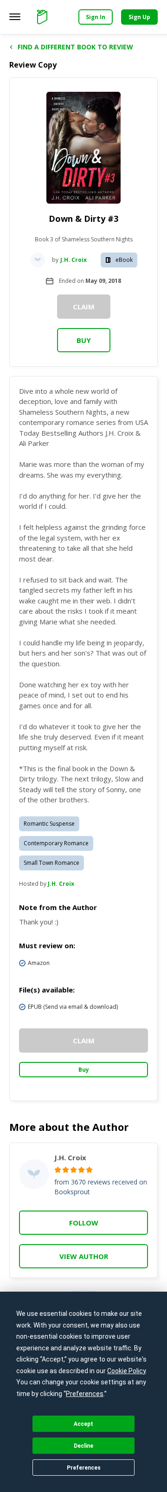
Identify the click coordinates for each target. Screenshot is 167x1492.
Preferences (84, 1468)
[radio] (57, 1169)
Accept (83, 1424)
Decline (83, 1446)
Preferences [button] (84, 1393)
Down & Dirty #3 (83, 218)
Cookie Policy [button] (126, 1371)
